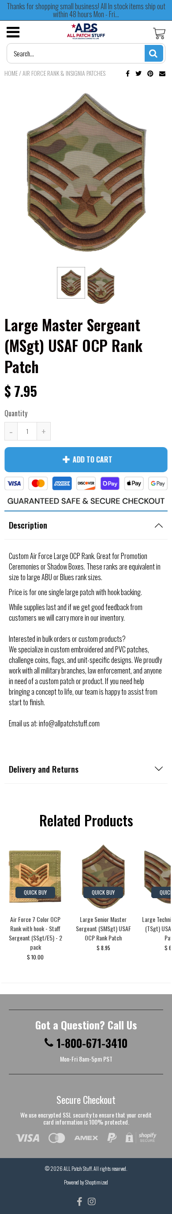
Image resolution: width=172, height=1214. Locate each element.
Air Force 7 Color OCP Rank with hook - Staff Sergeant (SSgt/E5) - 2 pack (35, 932)
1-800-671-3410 (91, 1043)
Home (11, 73)
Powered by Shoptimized (86, 1182)
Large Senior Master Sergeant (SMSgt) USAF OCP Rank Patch (103, 928)
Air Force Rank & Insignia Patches (63, 73)
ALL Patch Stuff (78, 1168)
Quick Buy (35, 892)
